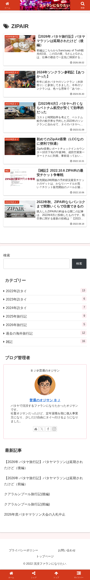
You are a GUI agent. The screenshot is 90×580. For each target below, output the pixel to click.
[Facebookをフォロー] (48, 429)
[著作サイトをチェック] (36, 429)
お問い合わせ (67, 550)
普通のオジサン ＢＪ (45, 400)
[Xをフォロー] (42, 429)
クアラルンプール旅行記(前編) (27, 504)
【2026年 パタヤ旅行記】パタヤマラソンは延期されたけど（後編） (43, 465)
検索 (6, 255)
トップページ (45, 556)
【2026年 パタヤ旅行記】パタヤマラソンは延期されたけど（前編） (43, 481)
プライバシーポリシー (23, 550)
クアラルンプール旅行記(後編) (27, 494)
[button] (81, 520)
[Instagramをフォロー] (54, 429)
